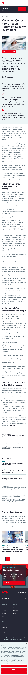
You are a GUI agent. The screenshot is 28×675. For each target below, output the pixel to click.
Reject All (14, 669)
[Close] (26, 643)
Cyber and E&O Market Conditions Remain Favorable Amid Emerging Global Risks (12, 549)
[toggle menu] (25, 3)
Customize (14, 666)
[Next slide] (8, 559)
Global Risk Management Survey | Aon (9, 431)
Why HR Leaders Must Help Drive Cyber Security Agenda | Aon (14, 435)
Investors (4, 613)
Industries (15, 610)
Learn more (13, 425)
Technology (5, 627)
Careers (4, 610)
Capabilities (16, 608)
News (3, 616)
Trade (3, 624)
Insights (15, 613)
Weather (4, 630)
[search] (22, 3)
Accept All (14, 673)
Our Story (4, 608)
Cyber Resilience (6, 8)
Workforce (4, 633)
